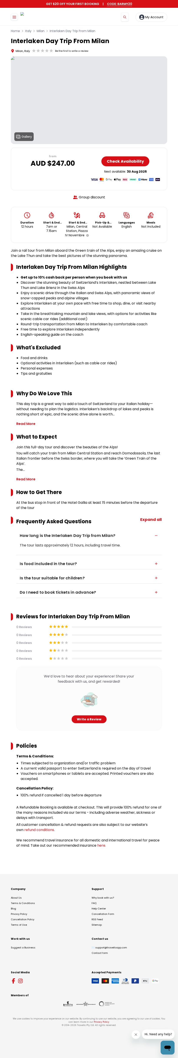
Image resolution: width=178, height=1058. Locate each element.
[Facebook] (13, 980)
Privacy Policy (19, 914)
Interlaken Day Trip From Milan (72, 31)
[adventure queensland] (86, 1003)
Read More (25, 423)
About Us (16, 897)
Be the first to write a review (71, 51)
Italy (28, 31)
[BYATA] (68, 1003)
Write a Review (89, 719)
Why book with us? (103, 897)
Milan (40, 31)
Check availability (125, 161)
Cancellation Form (103, 914)
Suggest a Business (23, 947)
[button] (86, 235)
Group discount (92, 197)
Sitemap (97, 925)
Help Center (99, 908)
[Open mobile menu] (14, 17)
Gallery (26, 136)
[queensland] (107, 1003)
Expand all (151, 519)
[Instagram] (20, 980)
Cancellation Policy (22, 919)
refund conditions (39, 829)
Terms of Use (19, 925)
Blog (13, 908)
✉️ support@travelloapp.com (109, 947)
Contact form (100, 953)
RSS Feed (97, 919)
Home (15, 31)
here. (101, 845)
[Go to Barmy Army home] (32, 17)
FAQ (94, 903)
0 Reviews (24, 627)
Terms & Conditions (23, 903)
